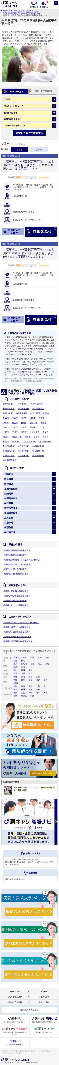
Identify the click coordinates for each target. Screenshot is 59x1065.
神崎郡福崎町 (9, 451)
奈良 (45, 680)
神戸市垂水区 (38, 409)
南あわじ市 (17, 437)
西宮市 (24, 418)
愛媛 (30, 689)
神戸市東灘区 (9, 404)
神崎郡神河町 (23, 451)
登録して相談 (44, 1002)
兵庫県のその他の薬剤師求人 (15, 574)
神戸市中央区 (21, 413)
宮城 (40, 657)
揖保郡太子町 (38, 451)
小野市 (6, 432)
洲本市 (33, 418)
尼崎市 (6, 418)
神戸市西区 (35, 413)
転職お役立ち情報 (15, 1002)
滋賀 (38, 680)
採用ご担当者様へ (8, 1053)
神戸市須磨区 (23, 409)
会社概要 (19, 1053)
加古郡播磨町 (23, 446)
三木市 (24, 427)
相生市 (15, 423)
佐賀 (23, 693)
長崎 (30, 693)
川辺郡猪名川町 (29, 441)
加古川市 (33, 423)
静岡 (23, 677)
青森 (25, 657)
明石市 (15, 418)
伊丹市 (6, 423)
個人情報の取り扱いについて (30, 1051)
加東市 (6, 441)
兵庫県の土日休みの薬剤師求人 (16, 632)
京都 (30, 680)
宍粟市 (45, 437)
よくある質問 (44, 997)
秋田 (47, 657)
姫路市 (46, 413)
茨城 (47, 664)
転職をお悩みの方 (15, 997)
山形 (15, 661)
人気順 (39, 149)
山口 (45, 686)
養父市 (45, 432)
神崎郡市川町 (38, 446)
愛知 (15, 677)
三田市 (15, 432)
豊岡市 (24, 423)
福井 (30, 670)
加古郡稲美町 (9, 446)
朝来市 (27, 437)
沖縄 (32, 696)
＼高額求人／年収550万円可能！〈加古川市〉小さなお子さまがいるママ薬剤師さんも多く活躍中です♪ (28, 165)
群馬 (15, 667)
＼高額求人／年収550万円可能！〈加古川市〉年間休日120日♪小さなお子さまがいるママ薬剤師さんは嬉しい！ (28, 253)
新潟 (15, 673)
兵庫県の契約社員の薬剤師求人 (16, 596)
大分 (45, 693)
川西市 (41, 427)
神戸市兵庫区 (36, 404)
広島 (38, 686)
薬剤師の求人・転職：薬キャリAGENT (16, 10)
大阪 (15, 680)
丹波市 (6, 437)
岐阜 (30, 677)
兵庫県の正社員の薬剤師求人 (15, 591)
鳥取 (15, 686)
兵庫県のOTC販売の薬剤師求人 (16, 564)
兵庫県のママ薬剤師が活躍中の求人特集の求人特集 (21, 14)
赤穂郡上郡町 (9, 456)
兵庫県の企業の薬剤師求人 (14, 569)
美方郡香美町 (38, 456)
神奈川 (24, 664)
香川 (23, 689)
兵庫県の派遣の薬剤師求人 (14, 601)
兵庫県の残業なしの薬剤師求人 (16, 627)
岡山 (30, 686)
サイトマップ (6, 1051)
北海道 (16, 657)
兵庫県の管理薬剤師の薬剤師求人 (17, 641)
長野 (30, 673)
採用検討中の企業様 (29, 1010)
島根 (23, 686)
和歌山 (16, 683)
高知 (38, 689)
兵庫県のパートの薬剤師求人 (15, 605)
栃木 (23, 667)
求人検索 (44, 991)
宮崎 (15, 696)
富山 (15, 670)
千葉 (32, 664)
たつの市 (16, 441)
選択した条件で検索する (29, 133)
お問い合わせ (46, 1051)
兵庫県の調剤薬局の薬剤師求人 (16, 550)
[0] (44, 4)
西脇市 (6, 427)
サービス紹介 (14, 991)
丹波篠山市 (34, 432)
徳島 (15, 689)
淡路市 (36, 437)
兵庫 (23, 680)
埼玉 (40, 664)
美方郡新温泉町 (9, 460)
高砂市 (33, 427)
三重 (38, 677)
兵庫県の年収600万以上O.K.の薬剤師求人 (21, 623)
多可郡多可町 (45, 441)
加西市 (24, 432)
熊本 (38, 693)
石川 (23, 670)
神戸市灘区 (22, 404)
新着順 (19, 149)
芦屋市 (41, 418)
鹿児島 (24, 696)
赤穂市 (43, 423)
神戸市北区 (8, 413)
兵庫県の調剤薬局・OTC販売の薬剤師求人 (21, 560)
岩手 (32, 657)
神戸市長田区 (9, 409)
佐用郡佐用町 (23, 456)
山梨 (23, 673)
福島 (23, 661)
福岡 (15, 693)
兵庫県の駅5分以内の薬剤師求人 (17, 637)
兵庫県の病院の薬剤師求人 (14, 555)
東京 (15, 664)
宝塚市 (15, 427)
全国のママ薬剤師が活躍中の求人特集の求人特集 (20, 12)
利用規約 (15, 1051)
